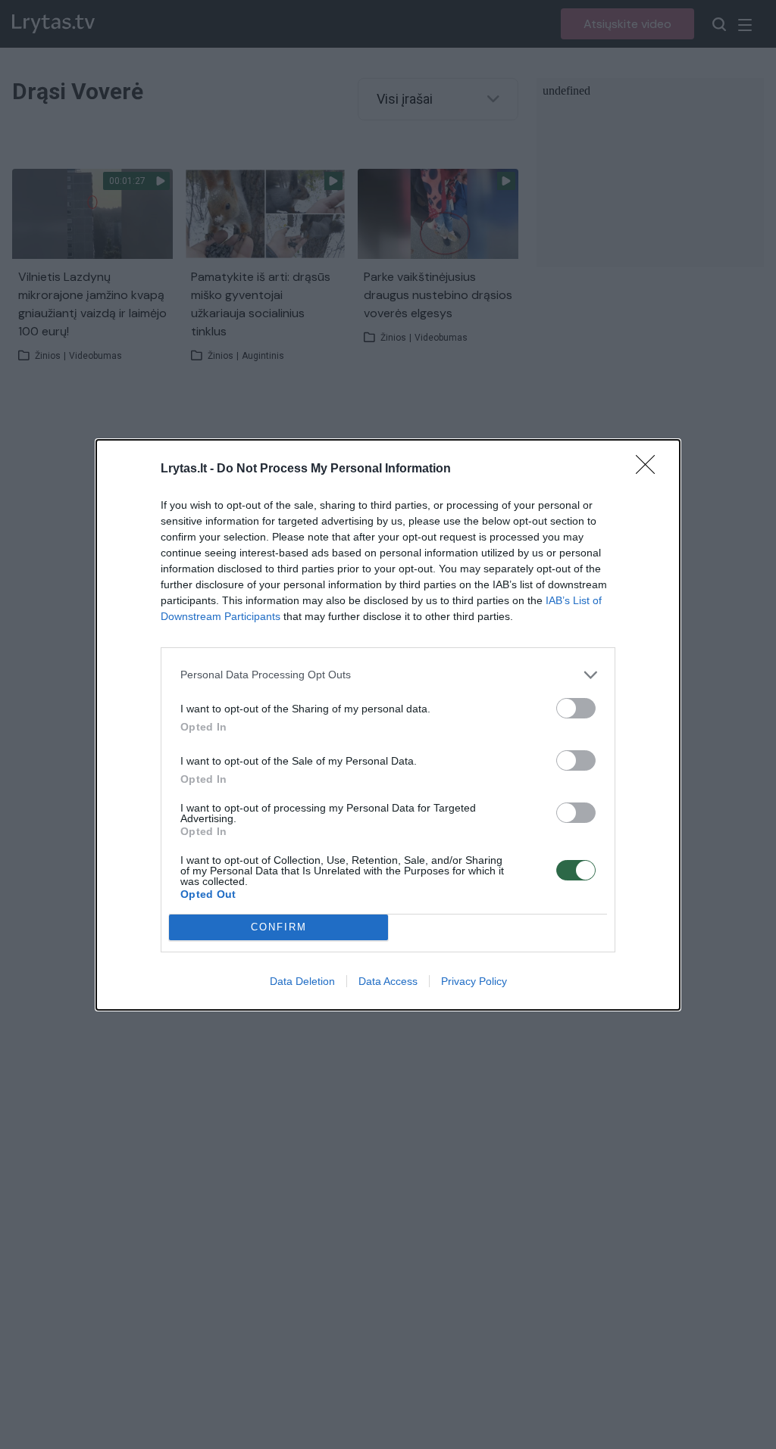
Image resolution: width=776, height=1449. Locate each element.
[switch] (576, 708)
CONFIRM (279, 927)
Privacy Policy (474, 981)
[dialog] (388, 725)
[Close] (650, 469)
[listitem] (388, 675)
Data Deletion (302, 981)
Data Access (388, 981)
